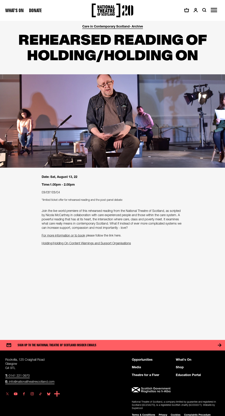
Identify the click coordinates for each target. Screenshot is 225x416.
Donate (35, 10)
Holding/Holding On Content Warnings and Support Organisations (86, 243)
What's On (183, 359)
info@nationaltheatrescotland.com (29, 381)
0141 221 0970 (17, 375)
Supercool (137, 407)
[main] (112, 177)
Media (136, 367)
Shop (180, 367)
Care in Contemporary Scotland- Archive (112, 26)
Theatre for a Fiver (145, 375)
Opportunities (142, 359)
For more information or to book (63, 235)
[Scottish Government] (176, 390)
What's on (14, 10)
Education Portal (188, 375)
